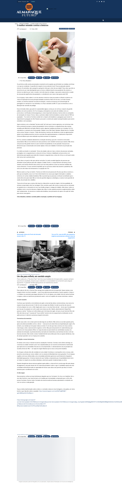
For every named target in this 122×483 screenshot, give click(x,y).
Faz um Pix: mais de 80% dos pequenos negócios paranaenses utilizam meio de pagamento (63, 236)
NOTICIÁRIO (71, 28)
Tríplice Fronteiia (43, 434)
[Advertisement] (46, 210)
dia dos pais (20, 434)
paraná (38, 434)
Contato (33, 1)
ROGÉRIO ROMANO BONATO (33, 274)
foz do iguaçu (26, 434)
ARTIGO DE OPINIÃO (64, 28)
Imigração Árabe (33, 434)
